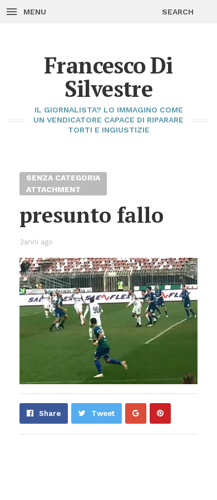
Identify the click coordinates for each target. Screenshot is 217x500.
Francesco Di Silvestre (108, 76)
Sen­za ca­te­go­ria (63, 177)
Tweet (103, 413)
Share (50, 413)
